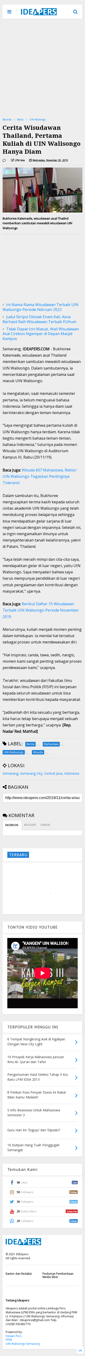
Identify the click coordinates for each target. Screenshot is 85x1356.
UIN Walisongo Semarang (23, 1344)
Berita (20, 119)
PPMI (9, 1340)
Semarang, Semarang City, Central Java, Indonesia (41, 773)
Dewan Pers (13, 1336)
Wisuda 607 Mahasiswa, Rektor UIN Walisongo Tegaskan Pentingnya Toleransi (40, 476)
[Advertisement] (42, 68)
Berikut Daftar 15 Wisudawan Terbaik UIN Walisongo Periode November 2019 (41, 610)
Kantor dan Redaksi (19, 1274)
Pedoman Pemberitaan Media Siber (57, 1275)
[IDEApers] (39, 13)
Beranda (7, 119)
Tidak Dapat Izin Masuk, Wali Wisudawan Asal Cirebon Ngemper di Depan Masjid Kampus (41, 333)
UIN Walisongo (37, 119)
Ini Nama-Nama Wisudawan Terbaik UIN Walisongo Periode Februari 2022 (40, 307)
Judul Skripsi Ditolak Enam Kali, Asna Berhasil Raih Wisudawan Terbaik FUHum (39, 319)
